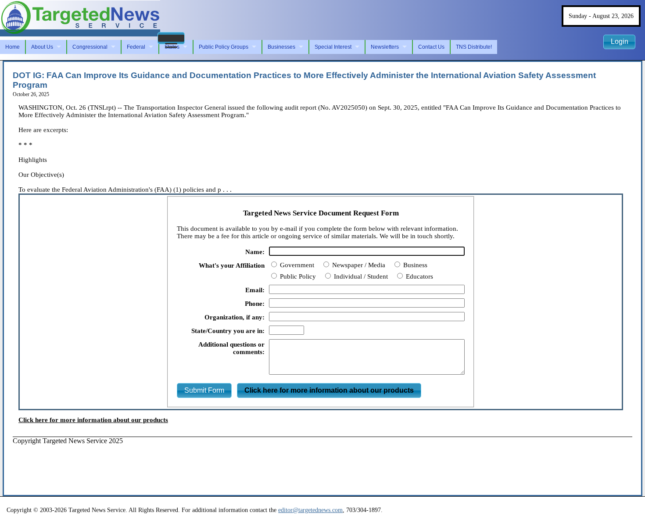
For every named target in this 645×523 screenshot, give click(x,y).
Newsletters (385, 47)
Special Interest (333, 47)
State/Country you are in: (228, 330)
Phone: (255, 303)
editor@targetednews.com (310, 509)
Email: (255, 290)
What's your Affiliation (232, 265)
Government (296, 265)
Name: (255, 251)
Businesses (281, 47)
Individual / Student (360, 276)
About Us (42, 47)
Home (12, 47)
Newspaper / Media (357, 265)
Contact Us (431, 47)
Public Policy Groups (223, 47)
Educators (418, 276)
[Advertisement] (172, 464)
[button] (171, 38)
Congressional (90, 47)
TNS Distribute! (474, 47)
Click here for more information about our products (93, 419)
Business (414, 265)
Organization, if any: (234, 317)
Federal (136, 47)
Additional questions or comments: (231, 348)
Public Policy (297, 276)
